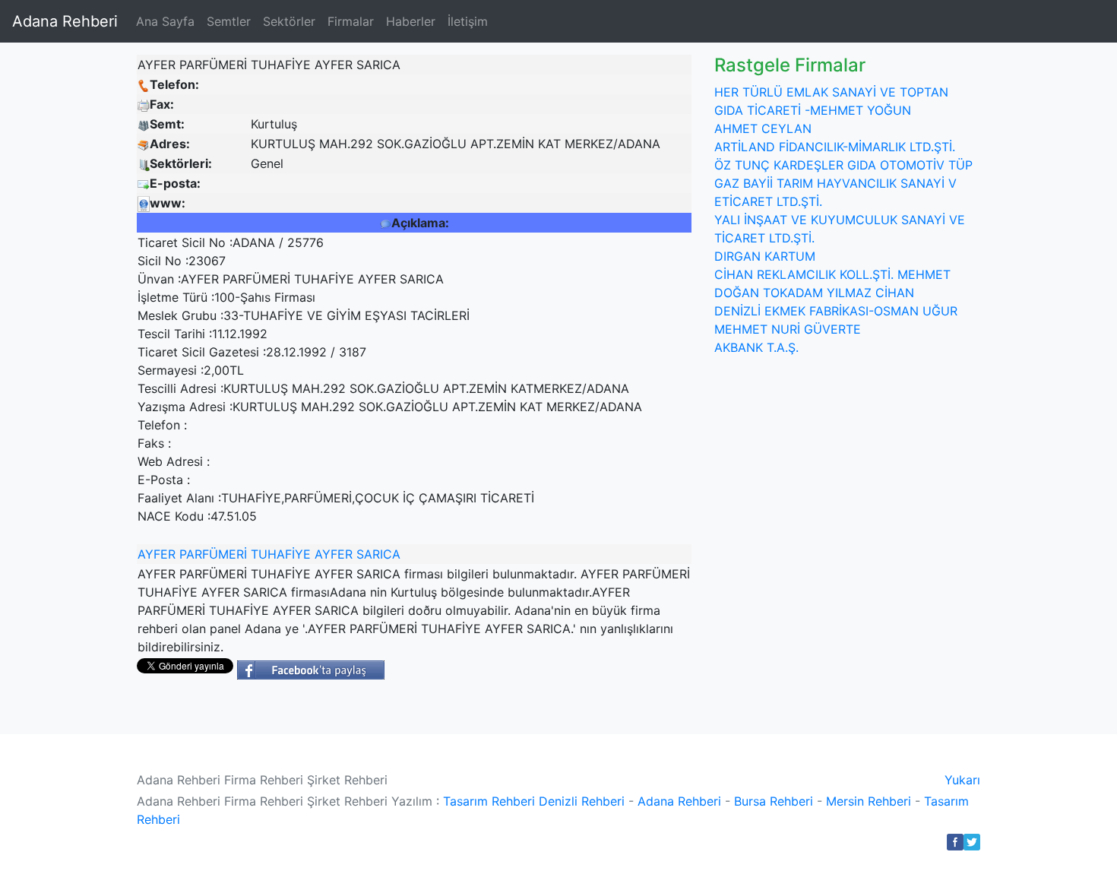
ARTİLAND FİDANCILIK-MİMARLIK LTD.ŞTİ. (834, 146)
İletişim (468, 21)
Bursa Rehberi (773, 801)
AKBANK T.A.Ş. (756, 347)
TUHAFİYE (281, 554)
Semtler (229, 21)
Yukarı (962, 779)
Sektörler (289, 21)
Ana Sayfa (165, 21)
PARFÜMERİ (213, 554)
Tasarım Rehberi (489, 801)
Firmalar (351, 21)
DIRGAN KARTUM (764, 256)
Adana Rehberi (65, 21)
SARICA (378, 554)
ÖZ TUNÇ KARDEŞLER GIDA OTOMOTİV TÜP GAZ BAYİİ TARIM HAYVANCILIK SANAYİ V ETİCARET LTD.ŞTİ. (843, 183)
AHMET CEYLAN (763, 128)
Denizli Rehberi (582, 801)
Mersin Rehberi (868, 801)
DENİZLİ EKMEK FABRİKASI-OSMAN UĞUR (835, 310)
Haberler (410, 21)
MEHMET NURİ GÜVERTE (787, 329)
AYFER (157, 554)
